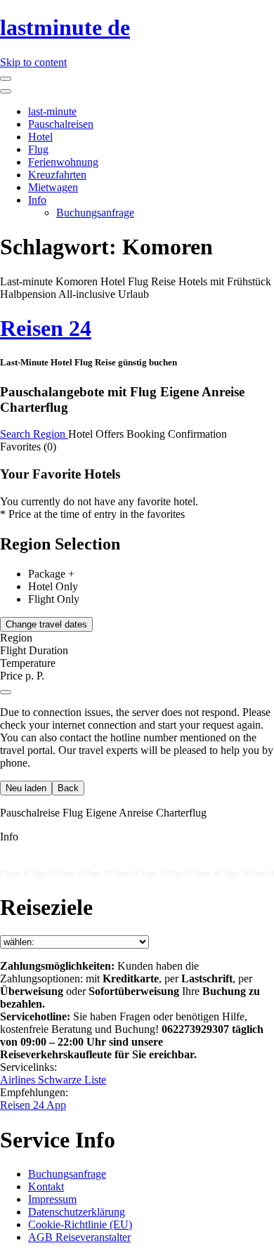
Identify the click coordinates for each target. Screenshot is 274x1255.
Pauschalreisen (60, 124)
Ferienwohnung (63, 162)
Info (37, 200)
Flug (38, 149)
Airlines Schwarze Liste (53, 1080)
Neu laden (26, 788)
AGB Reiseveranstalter (79, 1237)
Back (68, 788)
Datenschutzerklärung (76, 1212)
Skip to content (33, 62)
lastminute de (65, 27)
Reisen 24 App (33, 1105)
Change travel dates (46, 624)
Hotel (40, 137)
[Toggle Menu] (5, 91)
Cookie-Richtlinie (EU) (80, 1224)
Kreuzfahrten (57, 175)
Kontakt (46, 1186)
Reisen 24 (45, 328)
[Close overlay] (5, 692)
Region (50, 434)
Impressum (52, 1199)
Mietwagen (53, 187)
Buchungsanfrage (95, 213)
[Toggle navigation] (5, 79)
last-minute (52, 111)
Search (16, 434)
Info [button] (9, 837)
